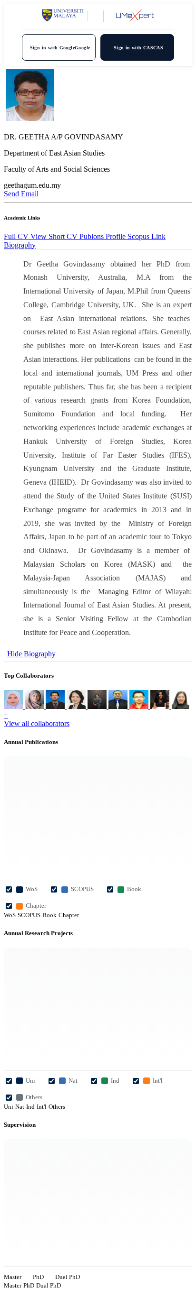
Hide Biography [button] (31, 654)
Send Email (21, 194)
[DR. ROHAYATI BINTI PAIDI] (35, 706)
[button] (20, 245)
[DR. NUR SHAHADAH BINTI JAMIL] (180, 706)
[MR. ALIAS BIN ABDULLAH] (56, 706)
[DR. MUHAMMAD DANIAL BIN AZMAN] (98, 706)
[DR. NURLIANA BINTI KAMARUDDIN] (14, 706)
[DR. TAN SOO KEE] (77, 706)
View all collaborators (36, 723)
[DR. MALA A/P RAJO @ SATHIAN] (160, 706)
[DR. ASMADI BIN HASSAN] (139, 706)
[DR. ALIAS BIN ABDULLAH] (118, 706)
